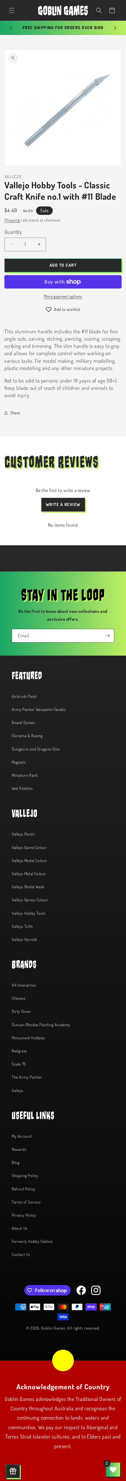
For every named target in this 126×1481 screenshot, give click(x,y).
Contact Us (21, 1254)
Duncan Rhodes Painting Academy (41, 1024)
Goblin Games (53, 1328)
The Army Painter (27, 1077)
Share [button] (15, 412)
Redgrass (19, 1050)
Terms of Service (26, 1201)
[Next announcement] (115, 28)
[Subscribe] (107, 636)
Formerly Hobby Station (32, 1241)
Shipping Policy (25, 1175)
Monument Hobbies (28, 1037)
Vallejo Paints (23, 833)
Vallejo (17, 1090)
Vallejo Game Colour (29, 847)
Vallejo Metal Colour (29, 873)
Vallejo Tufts (22, 926)
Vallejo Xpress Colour (30, 899)
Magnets (18, 762)
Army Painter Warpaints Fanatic (39, 709)
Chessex (18, 998)
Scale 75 (19, 1063)
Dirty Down (21, 1011)
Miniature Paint (25, 775)
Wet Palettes (22, 788)
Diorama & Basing (27, 735)
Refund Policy (23, 1188)
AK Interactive (24, 985)
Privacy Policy (24, 1215)
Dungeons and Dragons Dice (36, 748)
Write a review (63, 504)
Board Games (23, 722)
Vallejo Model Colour (29, 860)
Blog (15, 1162)
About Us (20, 1228)
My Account (22, 1136)
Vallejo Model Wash (28, 886)
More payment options (63, 296)
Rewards (19, 1149)
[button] (11, 10)
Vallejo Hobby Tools (28, 913)
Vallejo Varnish (24, 939)
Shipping (12, 219)
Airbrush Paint (24, 696)
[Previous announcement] (10, 28)
